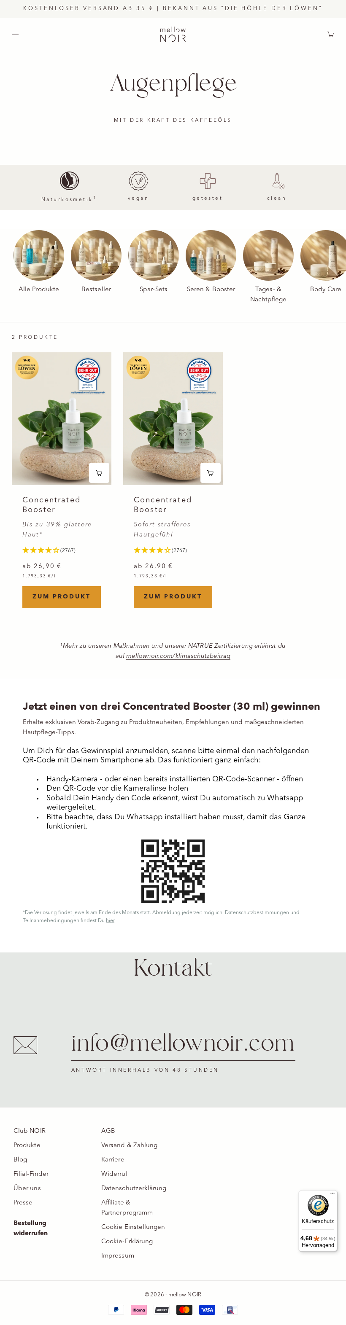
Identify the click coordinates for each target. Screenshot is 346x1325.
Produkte (27, 1146)
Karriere (112, 1160)
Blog (20, 1160)
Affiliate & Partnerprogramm (127, 1208)
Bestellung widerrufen (31, 1228)
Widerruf (114, 1174)
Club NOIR (30, 1131)
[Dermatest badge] (88, 376)
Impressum (117, 1256)
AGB (108, 1131)
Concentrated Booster (51, 505)
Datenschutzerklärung (134, 1189)
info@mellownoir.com (183, 1044)
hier (110, 920)
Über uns (27, 1189)
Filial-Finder (31, 1174)
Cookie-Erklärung (127, 1242)
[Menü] (332, 1195)
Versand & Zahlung (129, 1146)
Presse (23, 1203)
